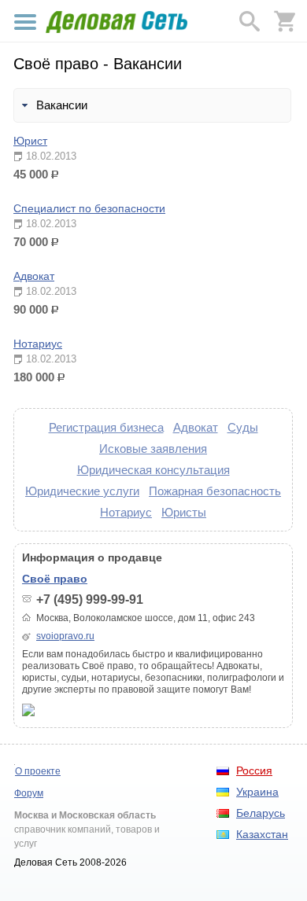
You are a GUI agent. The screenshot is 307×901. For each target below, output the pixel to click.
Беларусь (260, 813)
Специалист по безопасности (89, 208)
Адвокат (33, 276)
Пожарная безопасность (215, 491)
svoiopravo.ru (65, 636)
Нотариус (37, 343)
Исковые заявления (153, 448)
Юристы (183, 512)
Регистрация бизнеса (106, 427)
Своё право (54, 578)
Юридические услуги (82, 491)
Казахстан (262, 834)
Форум (28, 793)
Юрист (30, 140)
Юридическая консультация (153, 469)
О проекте (38, 771)
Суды (242, 427)
